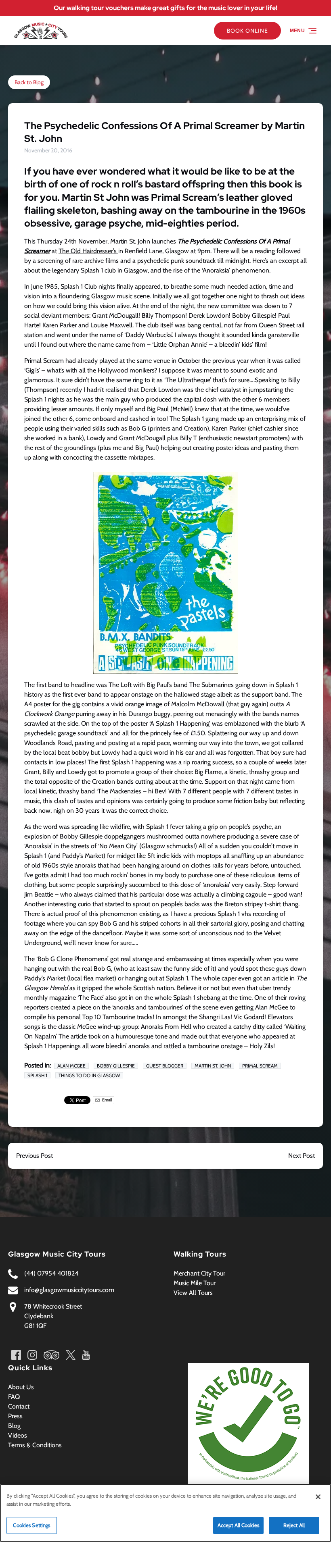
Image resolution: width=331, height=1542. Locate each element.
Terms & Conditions (35, 1445)
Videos (17, 1435)
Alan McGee (71, 1066)
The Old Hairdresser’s (88, 251)
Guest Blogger (164, 1066)
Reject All (294, 1525)
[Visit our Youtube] (86, 1355)
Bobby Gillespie (116, 1066)
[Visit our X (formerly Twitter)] (70, 1355)
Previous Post (34, 1155)
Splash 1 (37, 1075)
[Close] (318, 1497)
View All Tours (193, 1292)
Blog (14, 1426)
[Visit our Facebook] (16, 1355)
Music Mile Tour (195, 1283)
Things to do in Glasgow (89, 1075)
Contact (18, 1406)
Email (106, 1100)
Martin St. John (213, 1066)
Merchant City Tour (199, 1273)
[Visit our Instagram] (32, 1355)
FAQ (14, 1396)
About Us (21, 1387)
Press (15, 1416)
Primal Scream (260, 1066)
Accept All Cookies (238, 1525)
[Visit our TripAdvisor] (51, 1355)
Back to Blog (29, 82)
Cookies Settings (31, 1525)
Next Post (301, 1155)
